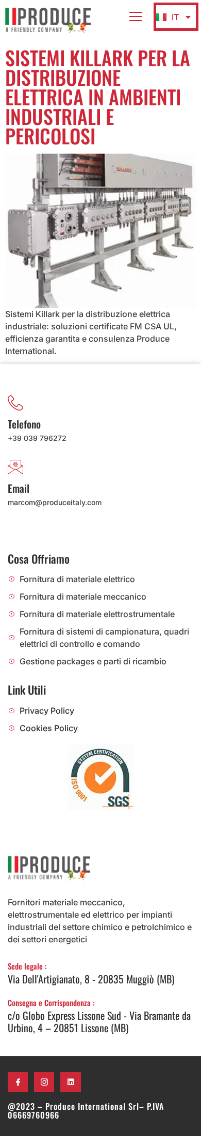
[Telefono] (15, 403)
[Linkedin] (70, 1082)
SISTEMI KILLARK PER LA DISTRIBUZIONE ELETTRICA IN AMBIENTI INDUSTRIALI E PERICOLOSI (97, 96)
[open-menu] (135, 16)
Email (18, 488)
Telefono (24, 424)
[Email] (15, 467)
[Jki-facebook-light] (18, 1082)
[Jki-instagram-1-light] (44, 1082)
